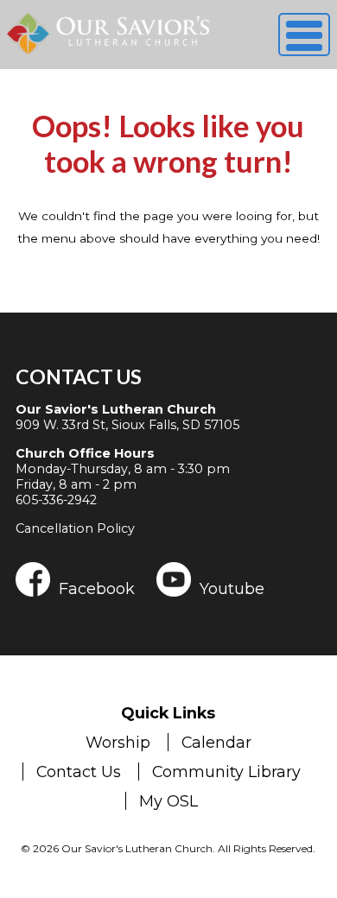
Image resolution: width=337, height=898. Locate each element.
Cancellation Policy (75, 528)
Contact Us (79, 376)
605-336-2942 (56, 500)
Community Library (226, 771)
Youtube (232, 588)
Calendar (216, 742)
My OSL (168, 801)
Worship (118, 742)
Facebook (97, 588)
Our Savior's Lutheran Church (116, 409)
